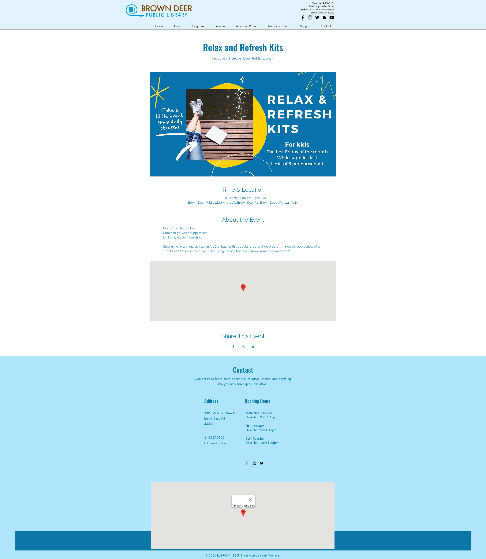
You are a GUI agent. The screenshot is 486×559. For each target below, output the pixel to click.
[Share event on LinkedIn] (252, 346)
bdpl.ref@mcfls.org (325, 6)
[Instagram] (310, 17)
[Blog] (324, 17)
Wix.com (274, 555)
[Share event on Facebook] (234, 346)
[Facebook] (302, 17)
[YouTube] (331, 17)
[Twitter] (317, 17)
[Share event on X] (243, 346)
